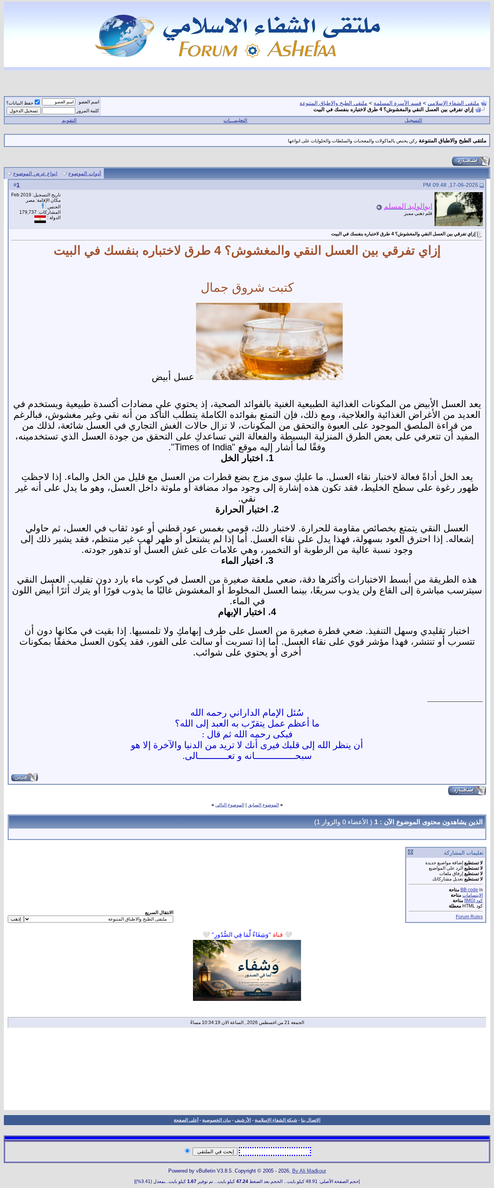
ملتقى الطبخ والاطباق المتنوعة (333, 103)
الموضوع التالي (229, 805)
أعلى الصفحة (186, 1120)
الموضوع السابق (263, 805)
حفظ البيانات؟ (19, 103)
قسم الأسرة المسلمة (397, 103)
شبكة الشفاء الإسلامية (276, 1120)
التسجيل (413, 120)
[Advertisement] (247, 1071)
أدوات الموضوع (84, 173)
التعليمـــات (235, 120)
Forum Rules (469, 916)
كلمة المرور (87, 110)
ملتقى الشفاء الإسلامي (453, 103)
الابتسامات (472, 895)
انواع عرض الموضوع (35, 173)
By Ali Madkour (309, 1171)
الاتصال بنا (310, 1120)
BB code (469, 889)
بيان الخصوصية (216, 1120)
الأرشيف (243, 1120)
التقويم (69, 120)
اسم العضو (89, 102)
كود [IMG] (473, 900)
